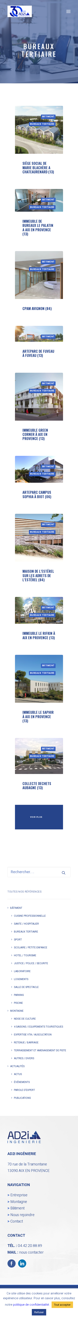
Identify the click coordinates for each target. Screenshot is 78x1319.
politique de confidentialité (31, 1304)
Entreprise (18, 1195)
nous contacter (31, 1252)
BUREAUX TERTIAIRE (42, 124)
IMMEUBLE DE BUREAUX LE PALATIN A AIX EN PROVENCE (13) (37, 227)
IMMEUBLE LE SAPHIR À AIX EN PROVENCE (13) (38, 716)
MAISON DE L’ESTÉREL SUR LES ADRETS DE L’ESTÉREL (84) (38, 575)
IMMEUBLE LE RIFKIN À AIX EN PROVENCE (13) (38, 635)
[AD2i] (19, 11)
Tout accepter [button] (62, 1305)
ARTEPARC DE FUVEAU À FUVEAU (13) (38, 353)
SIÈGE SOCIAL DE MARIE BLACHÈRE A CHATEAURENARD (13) (38, 167)
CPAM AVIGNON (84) (37, 308)
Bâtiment (17, 1208)
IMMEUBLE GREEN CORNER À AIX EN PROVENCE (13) (35, 434)
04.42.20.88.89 (30, 1246)
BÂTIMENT (48, 116)
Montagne (18, 1202)
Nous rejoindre (22, 1215)
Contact (16, 1221)
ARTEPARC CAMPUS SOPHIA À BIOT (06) (36, 494)
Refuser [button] (39, 1312)
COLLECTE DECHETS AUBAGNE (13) (36, 785)
